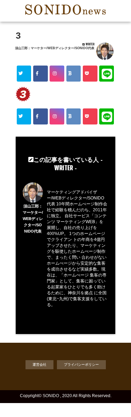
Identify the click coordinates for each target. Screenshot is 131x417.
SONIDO (51, 395)
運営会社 (39, 364)
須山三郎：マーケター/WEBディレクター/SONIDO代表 (54, 48)
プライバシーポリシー (81, 364)
